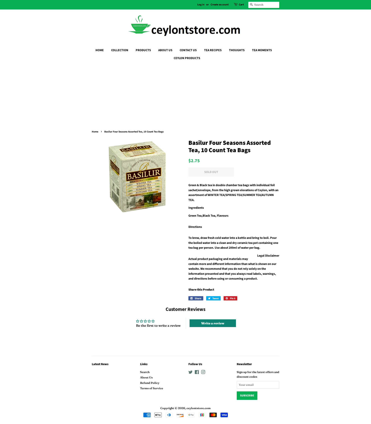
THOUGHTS (237, 50)
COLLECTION (119, 50)
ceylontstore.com (198, 408)
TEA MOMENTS (262, 50)
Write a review (212, 323)
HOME (99, 50)
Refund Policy (149, 383)
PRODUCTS (143, 50)
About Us (146, 377)
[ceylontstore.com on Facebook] (197, 373)
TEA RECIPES (213, 50)
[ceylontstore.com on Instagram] (203, 373)
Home (95, 131)
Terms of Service (151, 388)
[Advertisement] (185, 92)
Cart (241, 5)
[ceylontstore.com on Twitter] (190, 373)
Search (145, 372)
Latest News (100, 364)
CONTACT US (188, 50)
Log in (200, 5)
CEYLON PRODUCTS (187, 58)
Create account (220, 5)
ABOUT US (165, 50)
